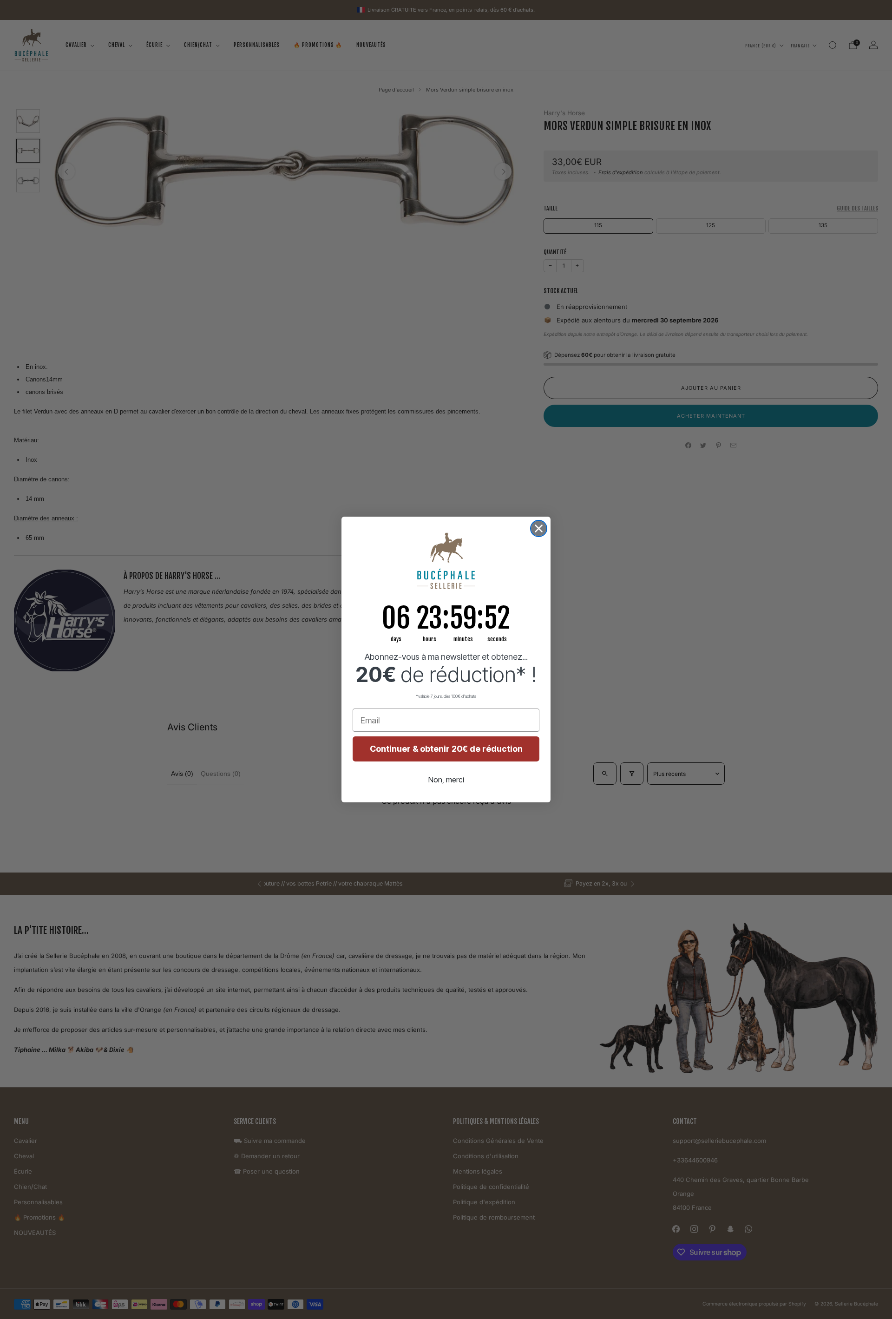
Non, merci (446, 779)
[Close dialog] (539, 528)
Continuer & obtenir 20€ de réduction (446, 749)
